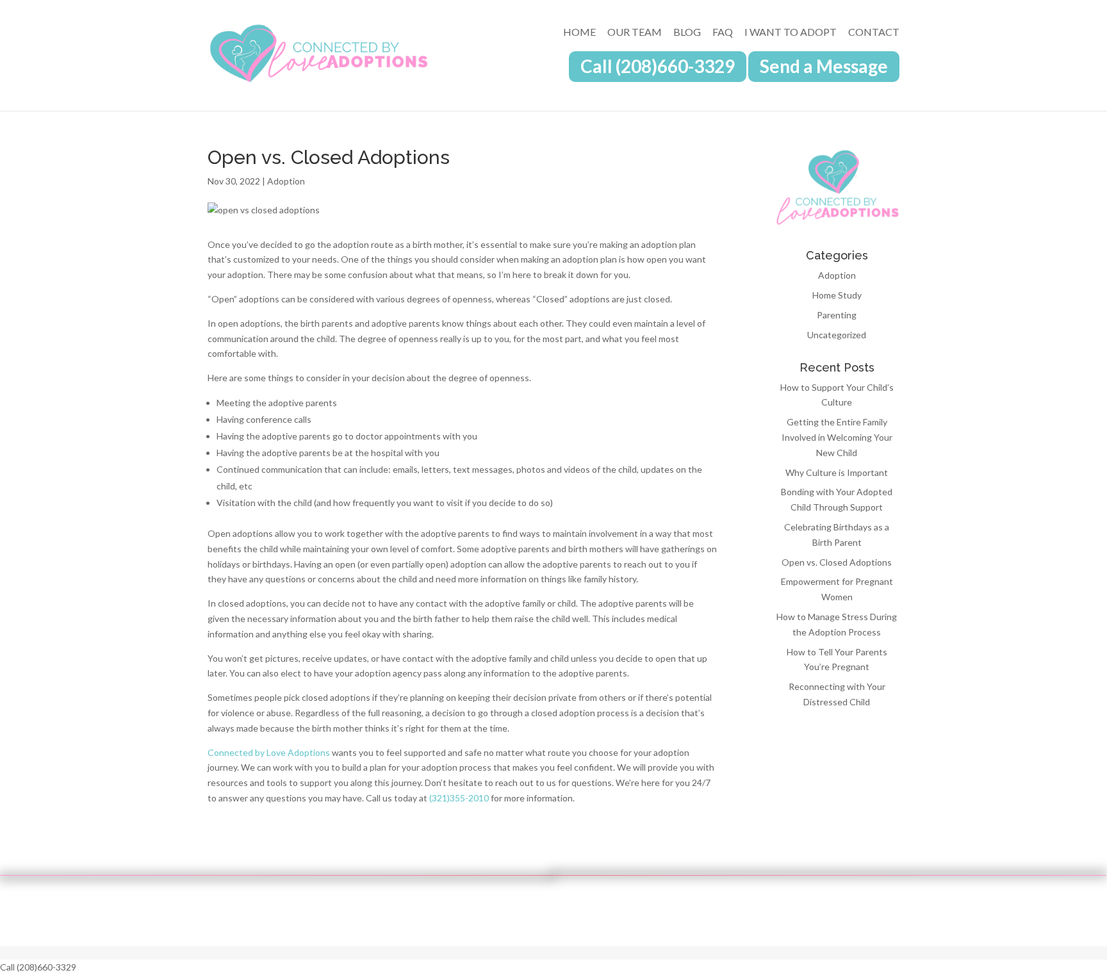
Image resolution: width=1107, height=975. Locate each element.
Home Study (837, 295)
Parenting (837, 314)
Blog (687, 32)
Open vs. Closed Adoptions (837, 562)
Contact (873, 32)
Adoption (286, 181)
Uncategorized (836, 334)
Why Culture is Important (836, 472)
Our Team (634, 32)
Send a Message (824, 69)
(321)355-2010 (459, 797)
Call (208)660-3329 (657, 69)
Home (579, 32)
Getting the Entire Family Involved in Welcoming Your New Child (837, 437)
